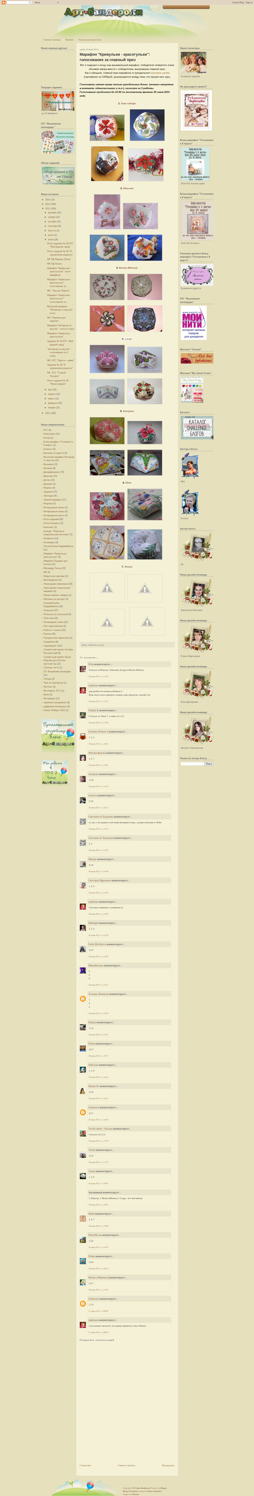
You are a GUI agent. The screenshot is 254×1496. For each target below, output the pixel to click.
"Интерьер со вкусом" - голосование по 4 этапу (59, 352)
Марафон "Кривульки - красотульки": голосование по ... (59, 298)
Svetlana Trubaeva (98, 731)
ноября (51, 217)
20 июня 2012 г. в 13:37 (98, 701)
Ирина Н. (93, 1086)
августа (52, 230)
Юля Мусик (95, 1235)
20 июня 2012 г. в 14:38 (98, 871)
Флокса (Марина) (98, 1277)
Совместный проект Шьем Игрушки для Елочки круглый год (57, 660)
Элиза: (128, 566)
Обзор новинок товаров (56, 595)
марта (51, 398)
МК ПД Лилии (54, 263)
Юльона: (128, 188)
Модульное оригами (54, 576)
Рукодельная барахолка (90, 39)
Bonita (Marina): (128, 267)
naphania (93, 685)
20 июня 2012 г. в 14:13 (98, 807)
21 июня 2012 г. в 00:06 (98, 1311)
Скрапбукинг (50, 645)
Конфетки (49, 538)
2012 (47, 208)
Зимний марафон (53, 499)
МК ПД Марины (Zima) (58, 259)
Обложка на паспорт (54, 599)
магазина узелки (160, 72)
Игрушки (48, 503)
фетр (46, 694)
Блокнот (48, 449)
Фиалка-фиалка (97, 752)
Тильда (47, 678)
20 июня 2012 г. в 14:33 (98, 829)
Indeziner (135, 1494)
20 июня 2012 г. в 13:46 (98, 722)
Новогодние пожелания (56, 584)
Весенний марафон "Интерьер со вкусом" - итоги (60, 309)
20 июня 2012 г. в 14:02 (98, 743)
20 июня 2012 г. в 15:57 (98, 1055)
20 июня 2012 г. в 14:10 (98, 786)
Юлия (91, 1043)
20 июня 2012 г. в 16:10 (98, 1077)
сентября (53, 226)
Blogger (164, 1488)
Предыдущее (168, 1465)
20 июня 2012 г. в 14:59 (98, 956)
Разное (47, 634)
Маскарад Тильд (52, 568)
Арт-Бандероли (143, 1488)
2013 (47, 204)
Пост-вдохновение (53, 626)
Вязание (48, 468)
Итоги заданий (51, 519)
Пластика (48, 618)
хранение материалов (55, 702)
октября (52, 221)
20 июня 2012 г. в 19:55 (98, 1247)
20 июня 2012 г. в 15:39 (98, 1013)
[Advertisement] (105, 1439)
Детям (47, 480)
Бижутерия (49, 434)
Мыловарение (51, 580)
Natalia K (93, 710)
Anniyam (93, 774)
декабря (52, 212)
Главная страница (51, 39)
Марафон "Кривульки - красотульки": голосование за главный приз (115, 57)
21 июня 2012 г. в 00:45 (98, 1332)
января (51, 407)
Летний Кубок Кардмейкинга (58, 546)
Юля (90, 664)
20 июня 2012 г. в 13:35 (98, 676)
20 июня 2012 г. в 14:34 (98, 850)
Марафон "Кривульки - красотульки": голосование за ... (59, 282)
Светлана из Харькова (100, 816)
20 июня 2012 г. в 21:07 (98, 1289)
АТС (46, 430)
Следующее (85, 1465)
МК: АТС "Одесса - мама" (60, 360)
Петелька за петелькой (56, 614)
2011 (47, 413)
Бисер (47, 437)
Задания (48, 491)
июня (50, 239)
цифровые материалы (55, 706)
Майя (91, 1213)
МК (45, 572)
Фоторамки (49, 698)
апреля (51, 394)
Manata (92, 859)
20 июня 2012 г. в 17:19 (98, 1141)
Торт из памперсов (53, 682)
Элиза (91, 1171)
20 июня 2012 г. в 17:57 (98, 1162)
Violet (91, 1149)
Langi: (128, 338)
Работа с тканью (52, 630)
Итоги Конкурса (52, 523)
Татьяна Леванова (98, 994)
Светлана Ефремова (99, 880)
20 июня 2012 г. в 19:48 (98, 1226)
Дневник (48, 484)
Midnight (93, 922)
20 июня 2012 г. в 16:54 (98, 1119)
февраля (52, 403)
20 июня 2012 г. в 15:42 (98, 1034)
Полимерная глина (53, 622)
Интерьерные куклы (54, 515)
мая (50, 389)
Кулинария (49, 542)
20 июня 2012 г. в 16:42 (98, 1098)
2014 (47, 199)
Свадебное (49, 641)
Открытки (48, 610)
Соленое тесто (51, 667)
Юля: (128, 482)
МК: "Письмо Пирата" (58, 290)
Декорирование (51, 472)
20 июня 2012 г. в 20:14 (98, 1268)
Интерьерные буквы (54, 507)
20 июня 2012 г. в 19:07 (98, 1183)
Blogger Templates (130, 1491)
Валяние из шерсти (54, 453)
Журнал (48, 487)
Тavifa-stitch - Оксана (100, 1128)
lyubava (92, 795)
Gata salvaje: (128, 103)
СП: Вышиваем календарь (57, 671)
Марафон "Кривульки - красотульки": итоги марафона (59, 271)
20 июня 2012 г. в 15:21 (98, 984)
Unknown (93, 1107)
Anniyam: (128, 411)
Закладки (48, 495)
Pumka (92, 1022)
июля (51, 235)
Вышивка (48, 464)
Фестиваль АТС (52, 690)
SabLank (93, 1064)
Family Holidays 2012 (54, 710)
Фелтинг (48, 686)
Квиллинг (48, 527)
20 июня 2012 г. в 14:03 (98, 765)
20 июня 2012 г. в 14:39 (98, 914)
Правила (69, 39)
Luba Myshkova (97, 944)
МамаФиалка (95, 965)
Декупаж (48, 476)
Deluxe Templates (154, 1491)
